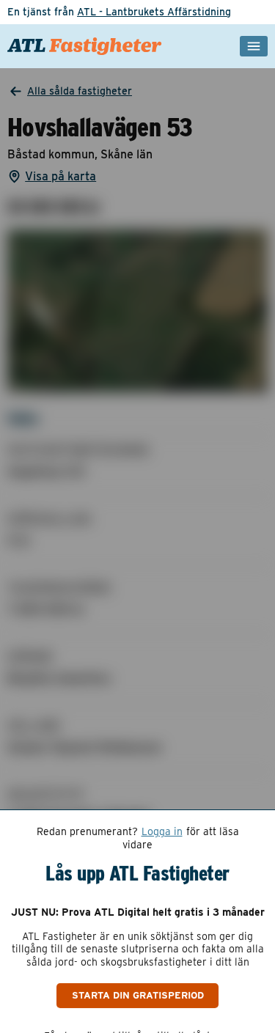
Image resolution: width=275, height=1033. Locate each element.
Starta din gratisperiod (138, 995)
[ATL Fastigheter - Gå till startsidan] (84, 46)
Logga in (162, 831)
